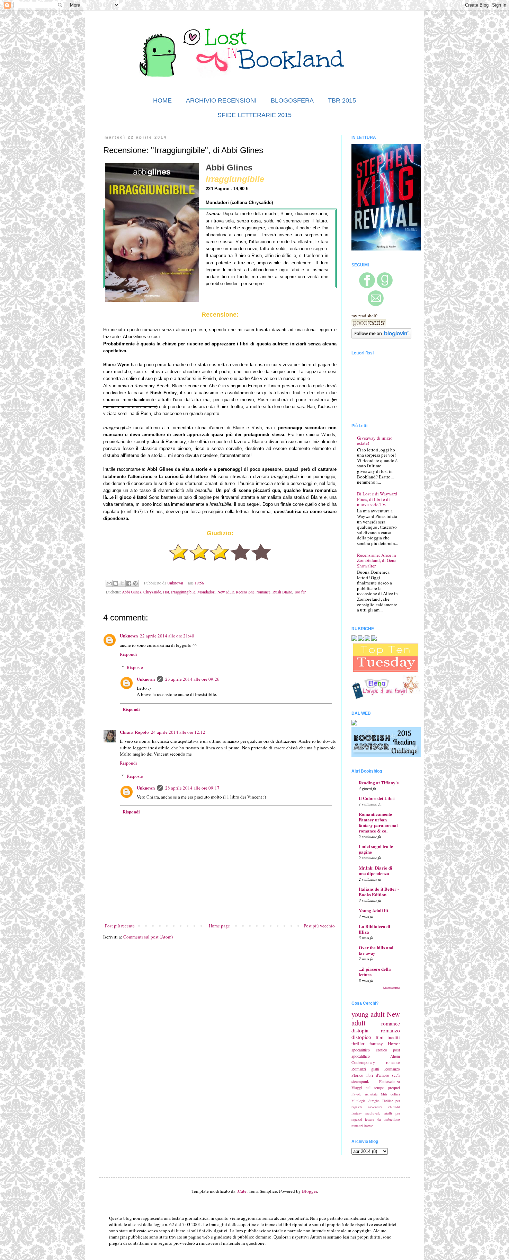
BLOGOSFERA (292, 100)
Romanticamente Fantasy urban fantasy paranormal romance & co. (378, 822)
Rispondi (128, 654)
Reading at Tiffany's (379, 782)
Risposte (135, 667)
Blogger (309, 1191)
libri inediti (388, 1037)
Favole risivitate (364, 1094)
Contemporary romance (375, 1062)
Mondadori (206, 591)
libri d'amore (377, 1075)
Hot (166, 591)
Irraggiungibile (183, 591)
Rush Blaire (282, 591)
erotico (381, 1049)
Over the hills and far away (376, 950)
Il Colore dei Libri (377, 798)
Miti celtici (390, 1094)
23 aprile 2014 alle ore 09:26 (192, 679)
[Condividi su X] (122, 583)
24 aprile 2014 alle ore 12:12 (178, 732)
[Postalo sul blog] (115, 583)
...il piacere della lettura (375, 972)
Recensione (245, 591)
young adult (368, 1014)
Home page (219, 926)
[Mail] (375, 305)
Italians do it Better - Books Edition (379, 891)
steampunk (360, 1081)
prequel (394, 1087)
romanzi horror (362, 1125)
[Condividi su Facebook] (128, 583)
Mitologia (358, 1100)
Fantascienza (389, 1081)
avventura (375, 1106)
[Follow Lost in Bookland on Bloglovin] (381, 337)
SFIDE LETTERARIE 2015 (254, 115)
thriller (357, 1043)
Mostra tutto (391, 988)
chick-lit (394, 1106)
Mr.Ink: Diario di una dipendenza (375, 870)
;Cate (241, 1191)
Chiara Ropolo (134, 732)
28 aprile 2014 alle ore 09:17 (192, 788)
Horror (394, 1043)
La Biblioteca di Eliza (374, 929)
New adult (225, 591)
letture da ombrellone (382, 1119)
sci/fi (396, 1075)
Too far (300, 591)
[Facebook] (367, 287)
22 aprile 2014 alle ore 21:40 (167, 636)
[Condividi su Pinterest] (135, 583)
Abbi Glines (131, 591)
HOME (162, 100)
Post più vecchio (319, 926)
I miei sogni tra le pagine (376, 849)
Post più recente (120, 926)
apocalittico (360, 1049)
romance (263, 591)
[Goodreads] (384, 287)
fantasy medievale (366, 1113)
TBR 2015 (342, 100)
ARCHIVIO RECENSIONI (221, 100)
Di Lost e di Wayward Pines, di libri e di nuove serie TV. (377, 499)
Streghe (373, 1100)
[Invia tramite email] (109, 583)
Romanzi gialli (365, 1069)
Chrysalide (152, 591)
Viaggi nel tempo (367, 1087)
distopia (359, 1030)
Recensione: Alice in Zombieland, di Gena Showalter (376, 560)
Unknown (129, 635)
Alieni (395, 1056)
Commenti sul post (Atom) (148, 937)
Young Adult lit (373, 910)
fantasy (376, 1043)
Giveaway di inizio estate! (375, 441)
